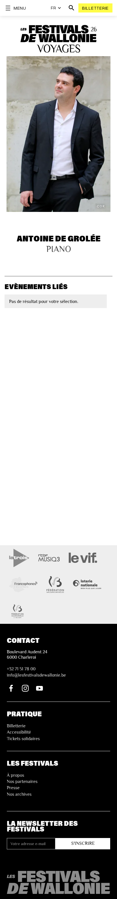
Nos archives (19, 794)
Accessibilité (19, 732)
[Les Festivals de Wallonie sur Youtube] (39, 688)
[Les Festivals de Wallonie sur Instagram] (25, 688)
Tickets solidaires (23, 738)
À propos (15, 775)
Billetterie (95, 8)
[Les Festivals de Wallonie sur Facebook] (11, 688)
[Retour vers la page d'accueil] (58, 882)
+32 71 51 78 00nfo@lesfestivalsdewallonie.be (36, 672)
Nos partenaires (22, 781)
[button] (56, 8)
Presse (13, 787)
